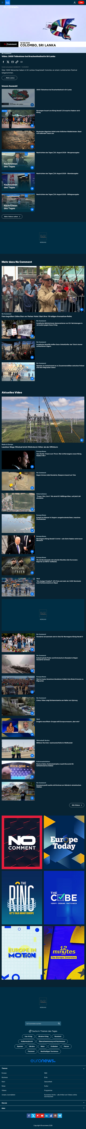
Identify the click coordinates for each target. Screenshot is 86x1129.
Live (81, 2)
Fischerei (31, 1051)
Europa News (41, 451)
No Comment (6, 314)
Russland (58, 1036)
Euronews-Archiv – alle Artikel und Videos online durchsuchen (60, 1095)
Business (5, 1077)
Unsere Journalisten (8, 1095)
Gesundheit (48, 1082)
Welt (38, 578)
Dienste (4, 1103)
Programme (48, 1090)
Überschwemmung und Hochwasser (52, 1041)
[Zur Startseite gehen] (7, 2)
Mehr (3, 1108)
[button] (12, 216)
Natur (43, 1046)
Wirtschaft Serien (43, 740)
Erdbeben (54, 1046)
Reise (3, 1086)
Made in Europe (7, 444)
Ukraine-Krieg (43, 1036)
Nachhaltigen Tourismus (49, 1051)
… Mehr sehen (9, 78)
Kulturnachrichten (43, 761)
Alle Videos (76, 805)
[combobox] (43, 1023)
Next (3, 1082)
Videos (4, 1090)
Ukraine (32, 1046)
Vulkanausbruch (27, 1041)
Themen (4, 1068)
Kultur (46, 1086)
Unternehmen (41, 494)
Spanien (20, 1046)
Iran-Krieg (28, 1036)
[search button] (59, 1023)
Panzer (66, 1046)
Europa (4, 1073)
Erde (45, 1077)
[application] (43, 29)
